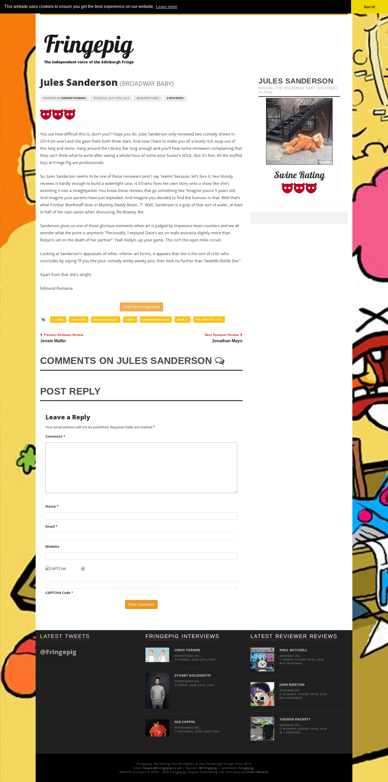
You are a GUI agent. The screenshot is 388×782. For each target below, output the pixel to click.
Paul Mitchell (293, 650)
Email (51, 526)
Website (52, 546)
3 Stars (58, 319)
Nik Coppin (184, 721)
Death (130, 319)
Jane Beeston (292, 684)
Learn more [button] (166, 6)
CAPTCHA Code (57, 592)
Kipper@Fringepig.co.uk (162, 768)
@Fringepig (208, 768)
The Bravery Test (209, 319)
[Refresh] (83, 568)
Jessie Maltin (53, 341)
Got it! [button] (369, 7)
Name (52, 506)
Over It (182, 319)
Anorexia (78, 319)
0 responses (175, 98)
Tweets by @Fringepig (57, 660)
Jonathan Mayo (227, 341)
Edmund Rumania (73, 98)
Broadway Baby (105, 319)
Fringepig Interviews (182, 636)
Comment (55, 436)
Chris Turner (187, 650)
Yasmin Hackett (295, 719)
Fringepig (245, 768)
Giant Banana (257, 772)
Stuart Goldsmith (192, 675)
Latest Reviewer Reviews (293, 636)
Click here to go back (141, 306)
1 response (291, 732)
